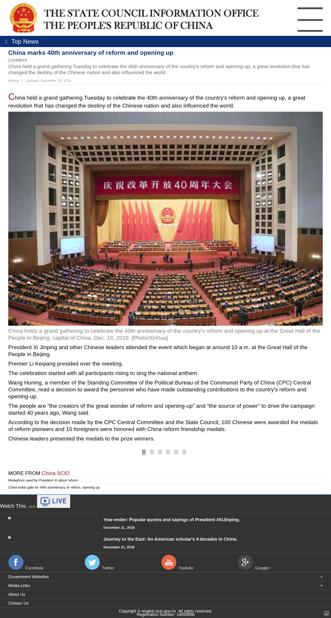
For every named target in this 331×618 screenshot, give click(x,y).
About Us (16, 594)
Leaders (18, 60)
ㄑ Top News (20, 41)
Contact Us (18, 603)
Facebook (34, 567)
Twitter (108, 567)
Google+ (262, 567)
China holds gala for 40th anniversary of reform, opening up (53, 487)
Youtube (185, 567)
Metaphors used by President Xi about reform (43, 480)
